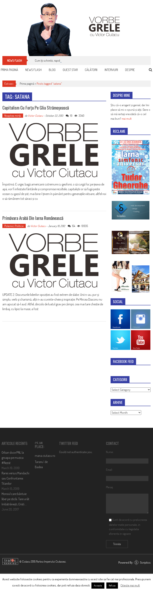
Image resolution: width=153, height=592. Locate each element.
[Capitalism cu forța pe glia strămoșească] (54, 150)
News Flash (33, 70)
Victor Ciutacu (35, 115)
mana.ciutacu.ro (45, 456)
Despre (130, 70)
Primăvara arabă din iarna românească (32, 218)
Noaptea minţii (12, 115)
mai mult (127, 118)
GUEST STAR (70, 70)
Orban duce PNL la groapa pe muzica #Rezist (13, 457)
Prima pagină (9, 70)
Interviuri (111, 70)
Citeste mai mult (130, 585)
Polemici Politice (14, 226)
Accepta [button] (98, 585)
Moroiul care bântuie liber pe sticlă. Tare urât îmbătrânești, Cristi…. (15, 499)
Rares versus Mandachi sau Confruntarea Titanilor (15, 478)
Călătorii (91, 70)
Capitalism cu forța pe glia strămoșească (35, 107)
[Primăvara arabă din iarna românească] (54, 260)
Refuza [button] (112, 585)
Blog (52, 70)
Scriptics (145, 562)
